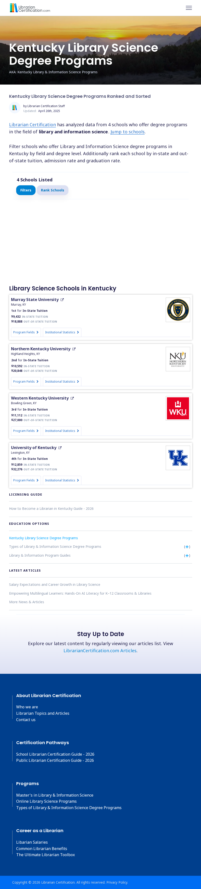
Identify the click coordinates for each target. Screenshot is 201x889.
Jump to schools (128, 132)
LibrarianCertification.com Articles (100, 650)
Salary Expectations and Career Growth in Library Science (54, 584)
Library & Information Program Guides (40, 555)
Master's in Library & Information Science (54, 795)
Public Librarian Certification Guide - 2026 (55, 760)
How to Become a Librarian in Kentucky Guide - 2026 (51, 508)
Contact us (26, 719)
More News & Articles (26, 602)
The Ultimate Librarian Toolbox (45, 854)
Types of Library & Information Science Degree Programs (55, 546)
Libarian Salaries (32, 842)
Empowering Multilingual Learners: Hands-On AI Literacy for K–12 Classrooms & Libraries (80, 593)
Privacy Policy (116, 882)
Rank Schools (52, 190)
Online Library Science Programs (46, 801)
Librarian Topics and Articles (42, 713)
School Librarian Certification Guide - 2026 (55, 754)
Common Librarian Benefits (41, 848)
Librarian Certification (32, 124)
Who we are (27, 707)
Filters (25, 190)
